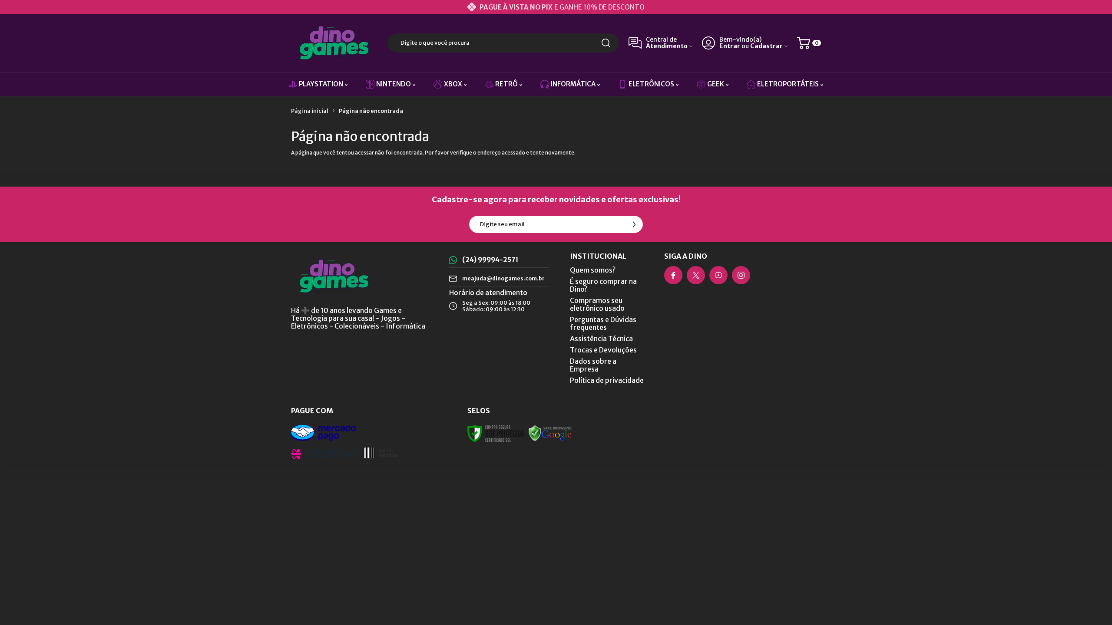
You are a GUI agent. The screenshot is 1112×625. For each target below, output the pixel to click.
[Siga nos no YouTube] (718, 275)
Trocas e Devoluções (603, 349)
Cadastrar (766, 46)
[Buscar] (605, 43)
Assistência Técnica (601, 338)
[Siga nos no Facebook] (673, 275)
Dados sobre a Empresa (593, 365)
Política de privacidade (607, 380)
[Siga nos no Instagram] (741, 275)
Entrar (729, 46)
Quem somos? (593, 270)
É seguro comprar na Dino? (603, 285)
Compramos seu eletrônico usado (597, 304)
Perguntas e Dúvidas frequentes (603, 323)
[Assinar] (634, 224)
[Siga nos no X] (696, 275)
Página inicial (309, 111)
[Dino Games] (334, 43)
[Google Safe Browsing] (550, 433)
